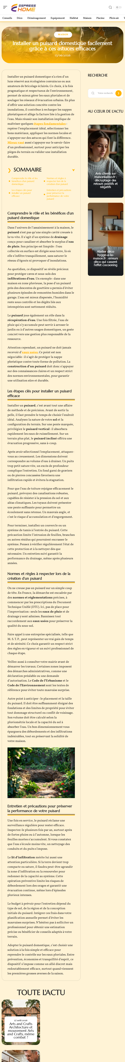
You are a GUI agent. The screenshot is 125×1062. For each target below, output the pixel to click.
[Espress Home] (23, 7)
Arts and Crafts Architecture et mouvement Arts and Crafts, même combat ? (20, 1030)
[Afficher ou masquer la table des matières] (58, 170)
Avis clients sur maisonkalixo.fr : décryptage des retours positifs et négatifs (106, 180)
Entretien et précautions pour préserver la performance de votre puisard (59, 194)
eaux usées (30, 352)
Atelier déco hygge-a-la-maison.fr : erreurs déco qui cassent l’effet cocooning (105, 258)
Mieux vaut (15, 143)
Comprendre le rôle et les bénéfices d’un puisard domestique (25, 181)
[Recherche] (110, 7)
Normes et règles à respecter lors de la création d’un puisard (57, 181)
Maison (63, 34)
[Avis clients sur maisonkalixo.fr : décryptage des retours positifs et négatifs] (105, 161)
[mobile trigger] (6, 7)
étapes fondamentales (50, 124)
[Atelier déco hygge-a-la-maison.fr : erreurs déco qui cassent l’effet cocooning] (105, 239)
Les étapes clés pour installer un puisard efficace (22, 193)
